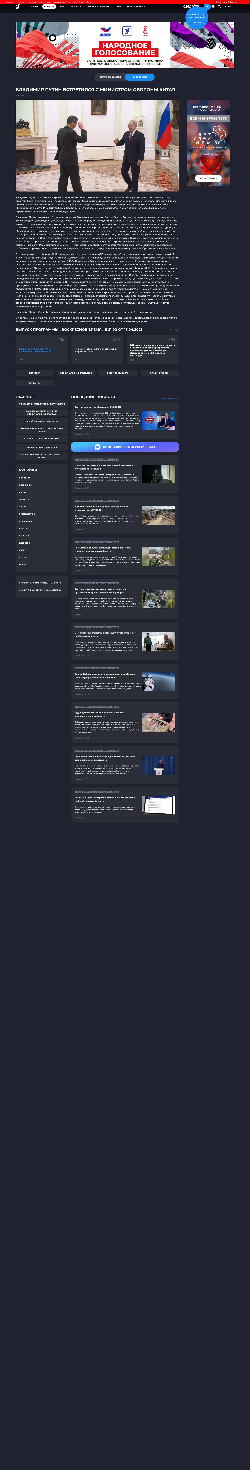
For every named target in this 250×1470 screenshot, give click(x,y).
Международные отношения (76, 373)
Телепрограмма (136, 6)
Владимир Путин (159, 373)
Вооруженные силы (118, 373)
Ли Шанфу (34, 383)
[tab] (110, 77)
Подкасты (75, 6)
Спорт (118, 6)
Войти (228, 6)
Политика (34, 373)
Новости (49, 6)
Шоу (62, 6)
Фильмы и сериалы (98, 6)
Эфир (35, 6)
